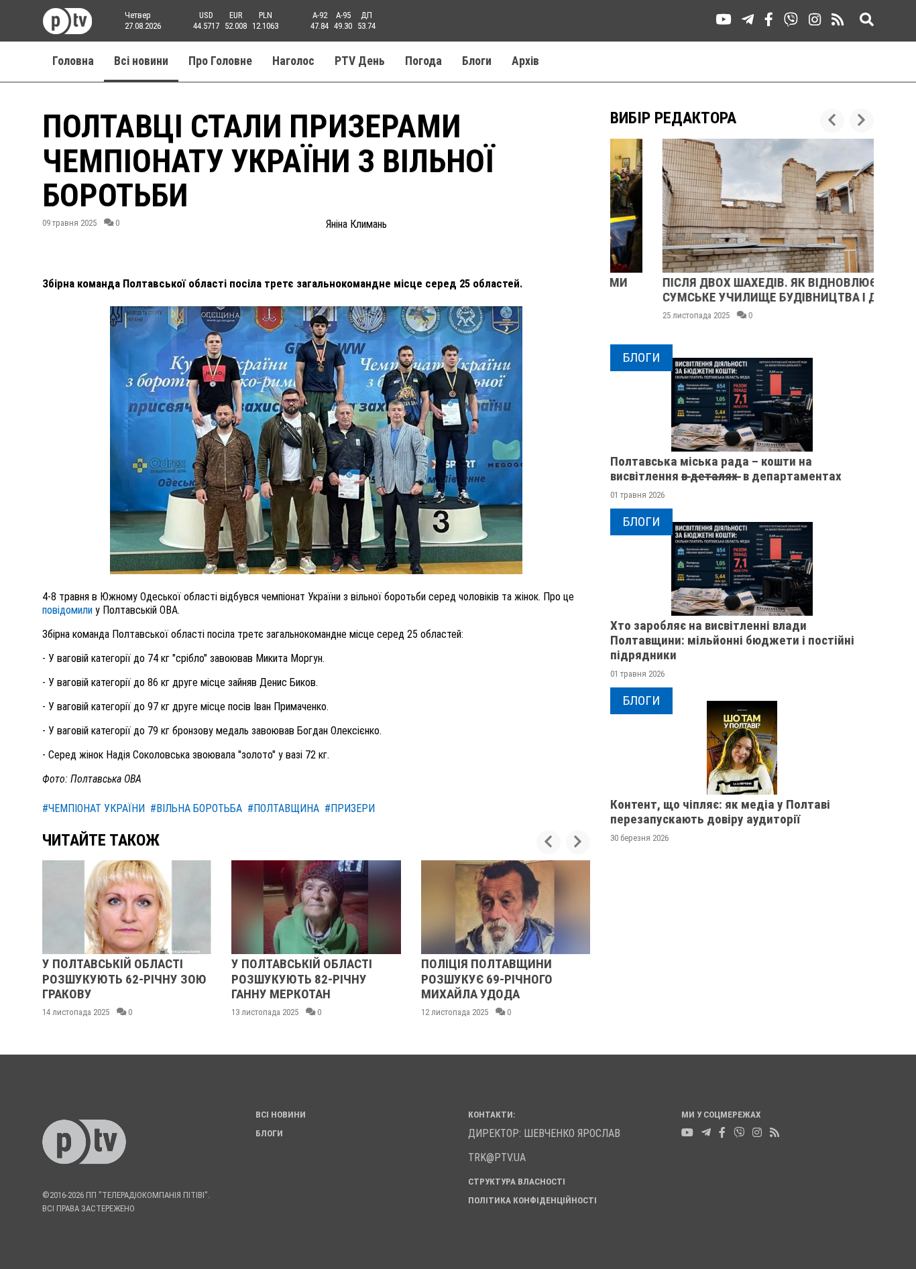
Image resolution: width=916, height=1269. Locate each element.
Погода (423, 61)
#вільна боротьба (196, 808)
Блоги (477, 61)
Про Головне (220, 61)
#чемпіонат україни (93, 808)
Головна (73, 61)
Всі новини (141, 61)
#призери (350, 808)
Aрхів (525, 61)
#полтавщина (283, 808)
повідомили (67, 610)
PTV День (360, 61)
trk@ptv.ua (497, 1157)
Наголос (293, 61)
